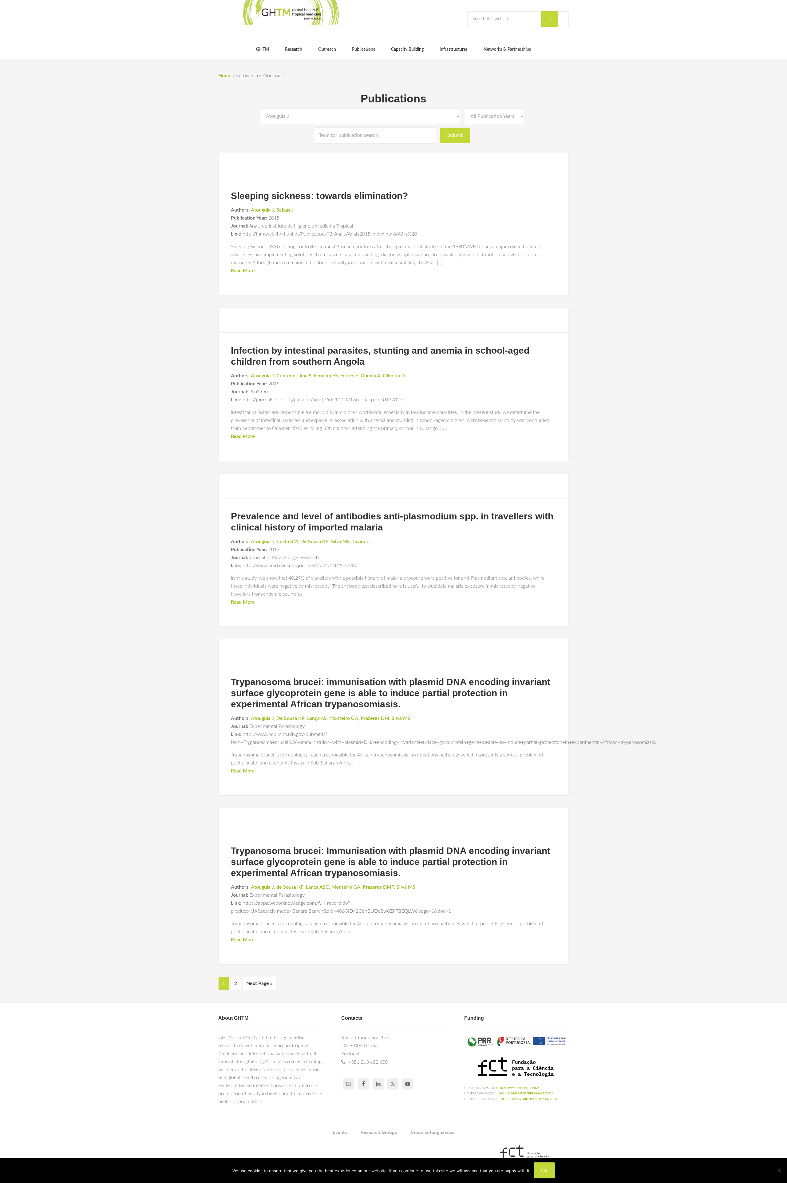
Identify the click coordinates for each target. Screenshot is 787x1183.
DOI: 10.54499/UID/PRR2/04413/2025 (528, 1099)
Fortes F (349, 375)
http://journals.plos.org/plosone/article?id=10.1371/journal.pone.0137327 (322, 399)
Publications (393, 98)
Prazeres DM (375, 718)
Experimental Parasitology (277, 726)
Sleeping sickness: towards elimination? (319, 196)
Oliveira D (394, 375)
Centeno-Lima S (293, 375)
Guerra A (370, 375)
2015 (273, 218)
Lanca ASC (317, 887)
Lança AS (317, 718)
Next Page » (259, 983)
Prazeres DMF (378, 887)
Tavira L (360, 541)
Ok (544, 1170)
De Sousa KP (314, 541)
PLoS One (259, 391)
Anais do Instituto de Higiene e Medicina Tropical (301, 226)
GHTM (290, 12)
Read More (243, 270)
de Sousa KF (289, 887)
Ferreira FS (326, 375)
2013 (273, 549)
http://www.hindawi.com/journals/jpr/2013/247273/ (300, 565)
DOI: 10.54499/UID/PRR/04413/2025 (526, 1093)
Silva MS (340, 541)
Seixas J (285, 210)
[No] (779, 1170)
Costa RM (287, 541)
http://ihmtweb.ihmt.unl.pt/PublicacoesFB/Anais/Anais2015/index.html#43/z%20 (330, 234)
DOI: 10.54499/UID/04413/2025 (516, 1088)
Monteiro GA (343, 718)
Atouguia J (262, 210)
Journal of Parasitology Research (284, 557)
